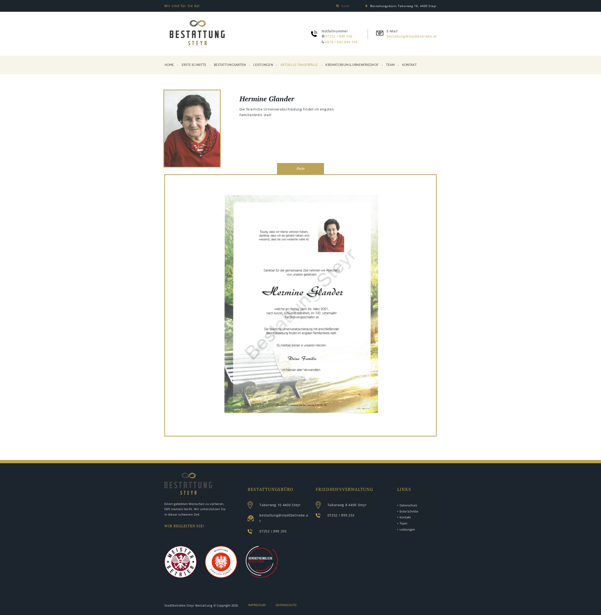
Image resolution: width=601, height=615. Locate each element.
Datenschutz (408, 505)
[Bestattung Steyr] (197, 33)
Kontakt (409, 65)
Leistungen (263, 65)
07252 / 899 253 (341, 515)
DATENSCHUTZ (286, 605)
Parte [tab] (301, 168)
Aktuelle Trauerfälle (299, 65)
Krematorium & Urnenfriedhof (351, 65)
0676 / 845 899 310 (341, 42)
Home (169, 65)
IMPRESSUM (257, 605)
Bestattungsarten (230, 65)
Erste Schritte (194, 65)
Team (390, 65)
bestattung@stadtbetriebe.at (412, 36)
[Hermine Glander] (192, 129)
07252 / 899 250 (338, 36)
